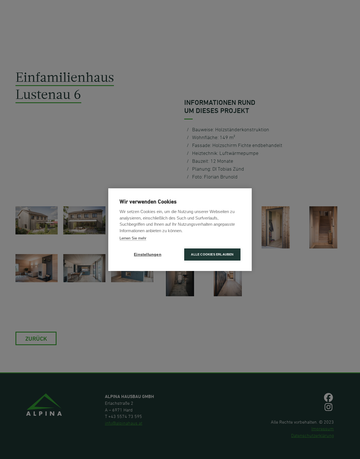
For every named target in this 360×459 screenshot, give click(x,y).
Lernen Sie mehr (133, 238)
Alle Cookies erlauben (212, 254)
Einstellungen (147, 254)
